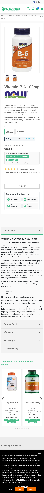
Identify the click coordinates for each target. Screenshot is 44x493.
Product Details (11, 324)
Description (9, 231)
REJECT (19, 489)
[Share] (19, 186)
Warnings (8, 332)
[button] (15, 428)
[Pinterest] (25, 186)
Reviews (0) (9, 340)
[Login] (33, 9)
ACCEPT (32, 489)
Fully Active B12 (12, 403)
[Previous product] (41, 17)
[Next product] (42, 17)
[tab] (22, 231)
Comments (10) (11, 349)
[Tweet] (22, 186)
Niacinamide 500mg (32, 403)
